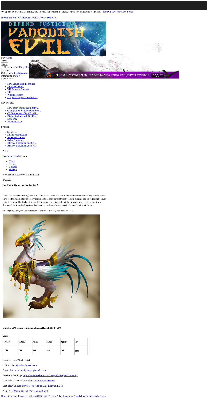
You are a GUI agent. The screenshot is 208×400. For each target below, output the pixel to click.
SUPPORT (52, 17)
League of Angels (11, 156)
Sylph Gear (12, 132)
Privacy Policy (126, 11)
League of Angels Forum (94, 396)
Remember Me (11, 67)
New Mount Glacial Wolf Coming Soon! (28, 391)
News (11, 161)
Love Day (12, 119)
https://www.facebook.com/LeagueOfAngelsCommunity (50, 375)
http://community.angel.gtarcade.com (28, 370)
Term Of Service (111, 11)
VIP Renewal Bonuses (18, 89)
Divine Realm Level (17, 134)
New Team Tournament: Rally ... (23, 108)
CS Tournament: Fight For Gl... (22, 113)
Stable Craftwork (15, 140)
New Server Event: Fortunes (21, 83)
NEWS (12, 17)
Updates (13, 166)
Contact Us (24, 396)
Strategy (13, 169)
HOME (5, 17)
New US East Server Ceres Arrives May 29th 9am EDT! (35, 385)
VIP (9, 92)
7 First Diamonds (15, 86)
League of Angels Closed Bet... (22, 97)
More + (16, 76)
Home (4, 396)
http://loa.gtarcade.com (26, 365)
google (26, 73)
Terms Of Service (39, 396)
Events (12, 164)
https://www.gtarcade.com (42, 380)
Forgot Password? (28, 67)
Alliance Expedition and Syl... (21, 143)
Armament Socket (16, 137)
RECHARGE (30, 17)
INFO (20, 17)
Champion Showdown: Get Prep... (24, 110)
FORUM (41, 17)
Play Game (6, 57)
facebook (18, 73)
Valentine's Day (14, 121)
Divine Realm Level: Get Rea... (22, 116)
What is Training (15, 94)
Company (13, 396)
